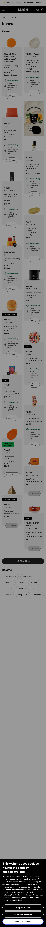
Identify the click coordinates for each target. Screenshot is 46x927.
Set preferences (23, 907)
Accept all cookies (23, 921)
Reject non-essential (23, 914)
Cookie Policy (17, 900)
